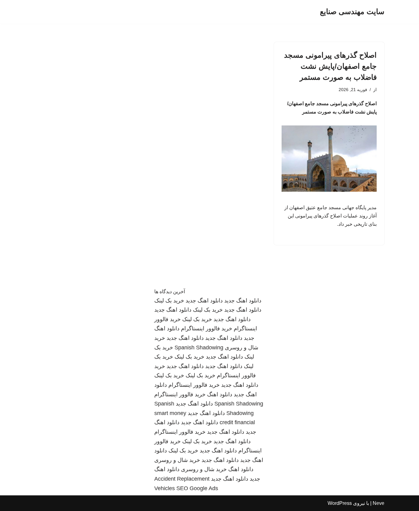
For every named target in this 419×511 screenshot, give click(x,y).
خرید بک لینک (169, 301)
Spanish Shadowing (199, 347)
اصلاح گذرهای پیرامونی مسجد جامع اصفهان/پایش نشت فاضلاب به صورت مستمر (330, 66)
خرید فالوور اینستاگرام (206, 328)
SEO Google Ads (197, 488)
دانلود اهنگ (219, 394)
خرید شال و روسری (177, 460)
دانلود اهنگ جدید (242, 301)
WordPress (340, 503)
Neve (378, 503)
